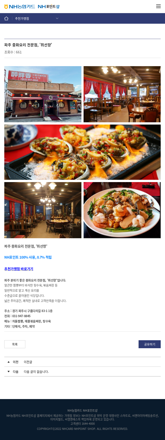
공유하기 (149, 344)
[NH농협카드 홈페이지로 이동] (19, 6)
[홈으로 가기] (8, 18)
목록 (15, 344)
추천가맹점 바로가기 (18, 268)
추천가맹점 (22, 18)
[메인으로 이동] (49, 6)
